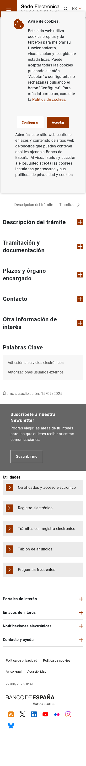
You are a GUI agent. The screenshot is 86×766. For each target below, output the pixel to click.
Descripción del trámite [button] (34, 222)
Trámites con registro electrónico (46, 528)
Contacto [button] (15, 299)
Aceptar (58, 122)
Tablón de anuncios (35, 549)
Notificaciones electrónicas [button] (27, 626)
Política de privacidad (21, 660)
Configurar (30, 122)
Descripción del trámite (33, 204)
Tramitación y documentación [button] (23, 246)
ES (74, 8)
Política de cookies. (49, 99)
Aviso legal (14, 671)
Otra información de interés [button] (30, 323)
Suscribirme (27, 456)
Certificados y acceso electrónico (47, 487)
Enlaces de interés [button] (19, 612)
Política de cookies (56, 660)
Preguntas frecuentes (36, 569)
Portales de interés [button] (20, 599)
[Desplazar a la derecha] (78, 205)
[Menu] (8, 8)
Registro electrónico (35, 508)
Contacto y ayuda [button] (18, 639)
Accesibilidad (37, 671)
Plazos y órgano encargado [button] (24, 274)
